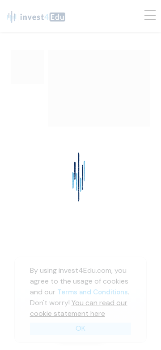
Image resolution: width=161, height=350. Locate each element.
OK (80, 328)
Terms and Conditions (92, 292)
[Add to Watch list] (126, 153)
